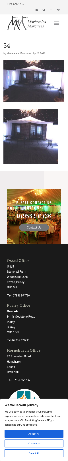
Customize (34, 443)
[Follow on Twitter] (44, 10)
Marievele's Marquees (19, 53)
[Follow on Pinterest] (58, 10)
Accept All (34, 433)
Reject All (34, 453)
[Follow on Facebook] (51, 10)
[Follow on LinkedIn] (37, 10)
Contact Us (34, 227)
